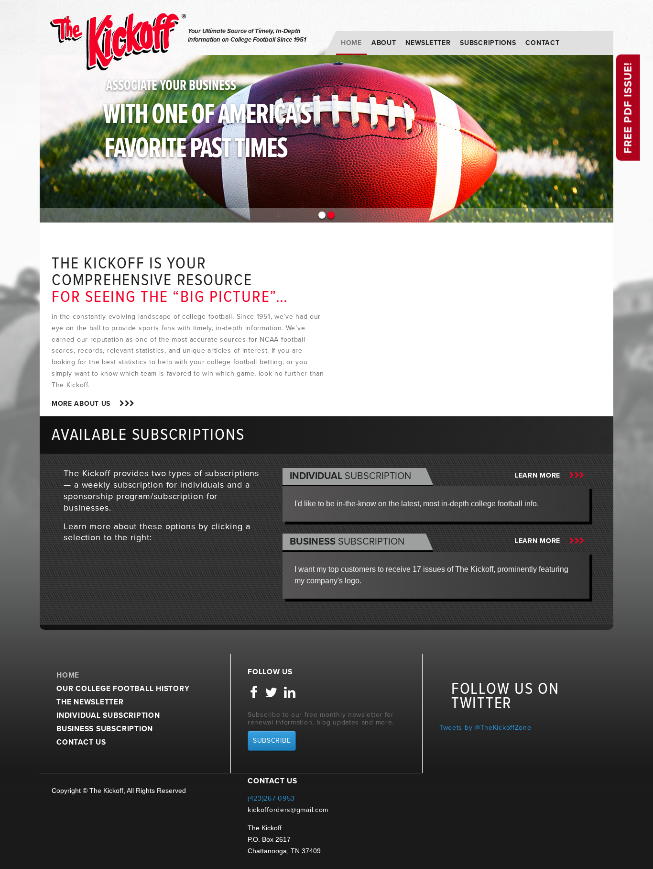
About (383, 43)
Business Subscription (104, 728)
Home (351, 43)
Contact (542, 43)
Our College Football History (123, 688)
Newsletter (427, 43)
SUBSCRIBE (272, 740)
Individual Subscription (108, 715)
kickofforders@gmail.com (288, 810)
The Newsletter (90, 702)
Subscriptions (488, 43)
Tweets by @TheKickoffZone (485, 728)
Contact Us (81, 742)
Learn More (542, 475)
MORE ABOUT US (86, 404)
